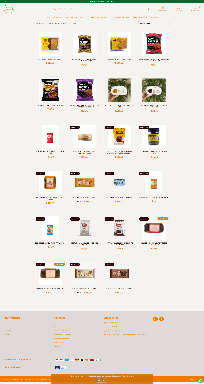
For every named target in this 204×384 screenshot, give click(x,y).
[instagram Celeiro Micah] (3, 1)
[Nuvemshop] (192, 379)
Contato (8, 331)
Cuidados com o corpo (119, 17)
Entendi (102, 380)
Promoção (154, 17)
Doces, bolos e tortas (63, 23)
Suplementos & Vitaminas (96, 17)
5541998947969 (112, 323)
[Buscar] (149, 9)
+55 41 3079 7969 (113, 327)
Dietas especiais (139, 17)
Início (48, 17)
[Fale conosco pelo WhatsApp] (200, 380)
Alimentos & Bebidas (73, 17)
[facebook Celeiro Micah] (6, 1)
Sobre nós (8, 323)
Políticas (8, 327)
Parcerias (8, 335)
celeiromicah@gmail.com (115, 331)
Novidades (58, 17)
